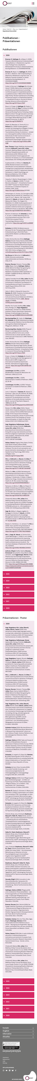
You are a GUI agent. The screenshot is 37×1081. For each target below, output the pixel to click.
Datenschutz (6, 1059)
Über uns (15, 29)
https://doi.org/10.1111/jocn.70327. (15, 353)
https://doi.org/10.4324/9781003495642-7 (17, 483)
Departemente (23, 29)
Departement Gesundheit (9, 31)
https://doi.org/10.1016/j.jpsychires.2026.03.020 (19, 405)
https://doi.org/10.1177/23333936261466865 (18, 83)
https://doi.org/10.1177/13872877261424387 (18, 468)
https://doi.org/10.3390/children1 (15, 190)
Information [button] (7, 1034)
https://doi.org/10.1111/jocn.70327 (15, 103)
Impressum (6, 1057)
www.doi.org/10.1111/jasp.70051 (14, 456)
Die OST (9, 29)
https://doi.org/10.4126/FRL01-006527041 (17, 495)
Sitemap (5, 1063)
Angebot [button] (6, 1031)
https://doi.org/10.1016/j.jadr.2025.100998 (21, 564)
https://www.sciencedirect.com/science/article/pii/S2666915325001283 (19, 567)
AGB (4, 1061)
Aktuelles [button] (6, 1037)
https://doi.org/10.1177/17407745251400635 (18, 531)
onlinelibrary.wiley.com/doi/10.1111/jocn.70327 (18, 252)
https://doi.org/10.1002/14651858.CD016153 (18, 548)
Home (4, 29)
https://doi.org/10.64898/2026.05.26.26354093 (19, 315)
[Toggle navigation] (33, 3)
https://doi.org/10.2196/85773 (14, 121)
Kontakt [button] (6, 1028)
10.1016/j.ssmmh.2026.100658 (13, 302)
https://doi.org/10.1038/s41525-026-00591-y (18, 210)
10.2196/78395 (12, 521)
